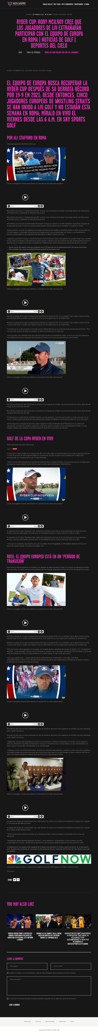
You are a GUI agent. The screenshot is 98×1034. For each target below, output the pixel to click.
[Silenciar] (39, 206)
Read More (10, 871)
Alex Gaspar (62, 14)
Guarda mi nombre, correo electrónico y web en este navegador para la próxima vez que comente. (42, 973)
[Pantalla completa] (42, 206)
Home (20, 52)
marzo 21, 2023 (78, 931)
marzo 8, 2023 (49, 931)
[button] (25, 197)
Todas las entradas (33, 52)
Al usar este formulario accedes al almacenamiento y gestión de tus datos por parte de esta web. (42, 999)
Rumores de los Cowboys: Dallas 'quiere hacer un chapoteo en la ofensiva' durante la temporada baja (49, 935)
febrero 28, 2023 (20, 931)
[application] (25, 197)
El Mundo (28, 14)
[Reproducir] (9, 206)
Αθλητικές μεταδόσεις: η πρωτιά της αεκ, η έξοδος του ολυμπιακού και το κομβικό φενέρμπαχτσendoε (78, 938)
